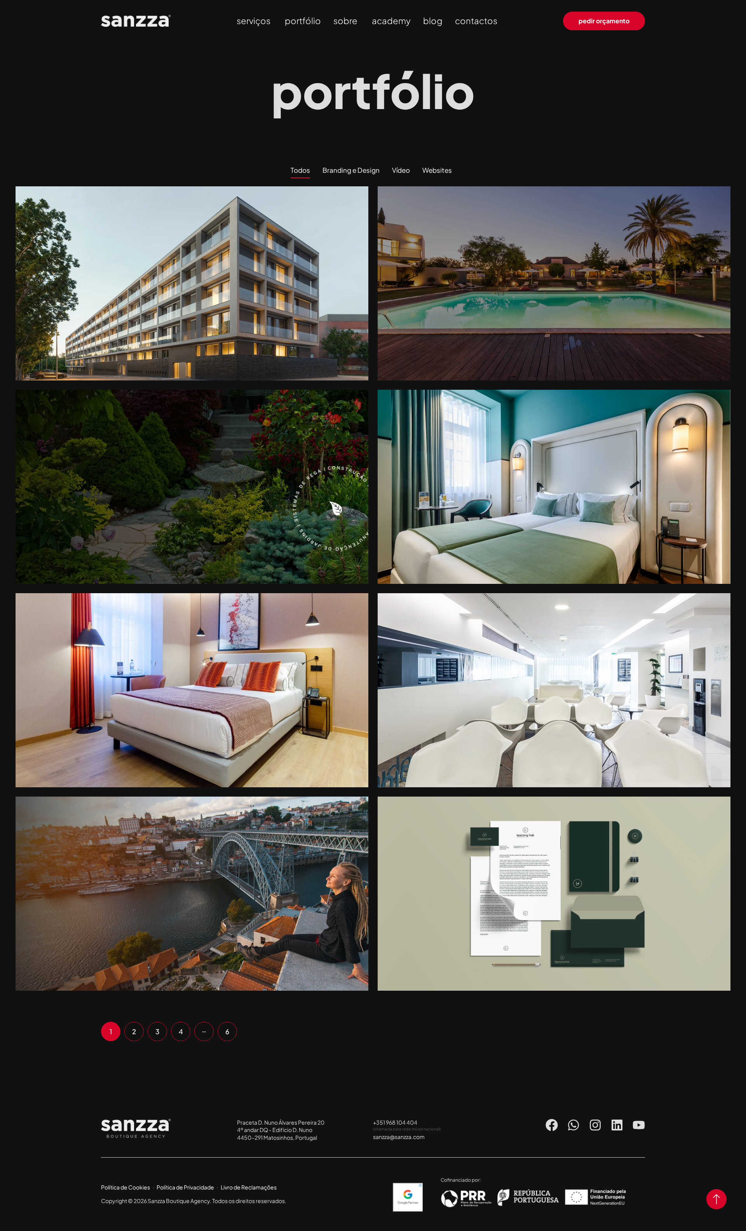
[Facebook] (552, 1125)
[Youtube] (639, 1125)
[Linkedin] (617, 1125)
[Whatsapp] (573, 1125)
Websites (192, 288)
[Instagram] (595, 1125)
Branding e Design (554, 898)
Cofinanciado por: (461, 1180)
